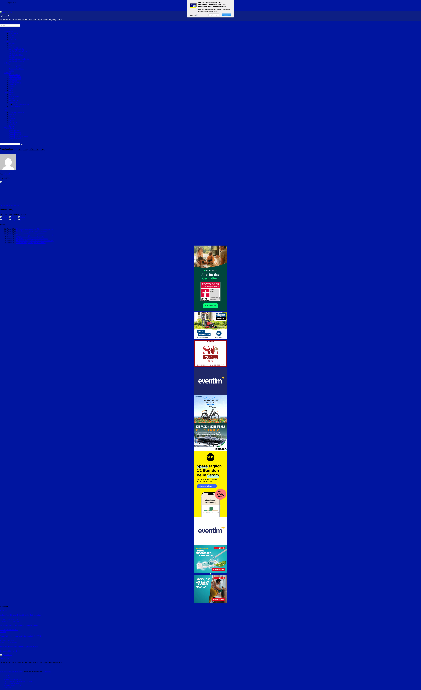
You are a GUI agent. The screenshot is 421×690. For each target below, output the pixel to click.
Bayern (11, 37)
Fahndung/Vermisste (16, 67)
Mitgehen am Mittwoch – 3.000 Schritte (30, 237)
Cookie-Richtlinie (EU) (12, 685)
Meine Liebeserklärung (21, 104)
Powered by (193, 15)
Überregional (8, 31)
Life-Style (12, 85)
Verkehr (11, 71)
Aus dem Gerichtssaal (16, 69)
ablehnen (214, 15)
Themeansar (47, 672)
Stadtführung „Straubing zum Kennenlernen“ (32, 231)
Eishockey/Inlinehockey (17, 112)
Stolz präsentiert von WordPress (11, 672)
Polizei (6, 63)
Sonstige (12, 126)
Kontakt (7, 675)
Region (6, 41)
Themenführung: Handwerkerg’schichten (30, 233)
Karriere (11, 87)
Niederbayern (13, 33)
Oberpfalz (12, 35)
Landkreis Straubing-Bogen (18, 51)
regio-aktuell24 (5, 16)
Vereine (7, 108)
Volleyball (12, 114)
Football (11, 120)
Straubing (12, 43)
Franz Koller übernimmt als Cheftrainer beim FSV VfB (20, 636)
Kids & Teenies (14, 96)
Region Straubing (15, 132)
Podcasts (12, 94)
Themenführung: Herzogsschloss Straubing (31, 243)
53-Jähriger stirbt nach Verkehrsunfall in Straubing (19, 625)
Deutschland (13, 39)
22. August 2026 (6, 619)
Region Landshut (15, 134)
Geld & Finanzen (15, 79)
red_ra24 (6, 174)
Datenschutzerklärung (12, 683)
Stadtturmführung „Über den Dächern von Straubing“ (35, 229)
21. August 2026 (6, 630)
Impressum (8, 687)
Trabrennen (13, 122)
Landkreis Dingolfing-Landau (19, 59)
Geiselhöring (13, 47)
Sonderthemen (9, 92)
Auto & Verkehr (14, 75)
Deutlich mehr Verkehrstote (9, 205)
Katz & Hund (13, 100)
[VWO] (198, 15)
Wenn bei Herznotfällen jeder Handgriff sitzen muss (19, 647)
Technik (11, 88)
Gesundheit (13, 81)
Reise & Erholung (15, 83)
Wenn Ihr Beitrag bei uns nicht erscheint (18, 681)
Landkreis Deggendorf (16, 61)
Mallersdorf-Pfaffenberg (17, 49)
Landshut (12, 53)
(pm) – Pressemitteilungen (13, 679)
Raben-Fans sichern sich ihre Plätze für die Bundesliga (20, 615)
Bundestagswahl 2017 (16, 106)
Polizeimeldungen (15, 65)
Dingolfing (12, 57)
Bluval (11, 140)
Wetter (11, 90)
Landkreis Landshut (16, 55)
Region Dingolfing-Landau (18, 136)
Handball (12, 118)
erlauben (226, 15)
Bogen (11, 45)
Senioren (12, 98)
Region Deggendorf (16, 138)
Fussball (11, 116)
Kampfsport (13, 124)
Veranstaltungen (9, 128)
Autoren (7, 677)
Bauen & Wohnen (15, 77)
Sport (6, 110)
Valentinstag (13, 102)
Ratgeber (7, 73)
